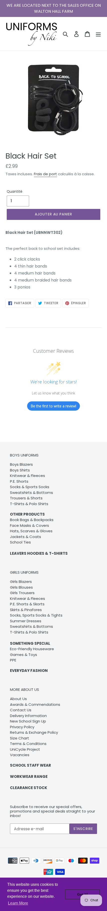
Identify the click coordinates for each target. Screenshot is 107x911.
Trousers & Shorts (26, 498)
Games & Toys (23, 654)
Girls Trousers (22, 592)
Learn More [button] (18, 903)
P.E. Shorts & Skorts (27, 604)
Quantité (14, 191)
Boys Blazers (21, 464)
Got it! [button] (82, 894)
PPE (13, 660)
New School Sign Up (28, 721)
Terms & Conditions (28, 743)
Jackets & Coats (25, 536)
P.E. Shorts (19, 481)
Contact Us (20, 710)
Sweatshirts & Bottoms (31, 492)
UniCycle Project (25, 749)
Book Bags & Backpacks (32, 519)
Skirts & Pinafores (26, 609)
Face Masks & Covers (29, 525)
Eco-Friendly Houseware (32, 648)
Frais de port (45, 174)
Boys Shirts (20, 470)
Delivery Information (28, 715)
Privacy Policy (22, 726)
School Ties (20, 542)
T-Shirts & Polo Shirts (29, 503)
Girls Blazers (21, 581)
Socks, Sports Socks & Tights (36, 615)
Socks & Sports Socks (29, 486)
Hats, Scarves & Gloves (31, 531)
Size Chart (19, 738)
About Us (18, 698)
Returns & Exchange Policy (34, 732)
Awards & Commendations (35, 704)
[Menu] (98, 33)
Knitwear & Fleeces (27, 475)
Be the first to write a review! (53, 406)
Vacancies (19, 754)
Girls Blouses (21, 587)
